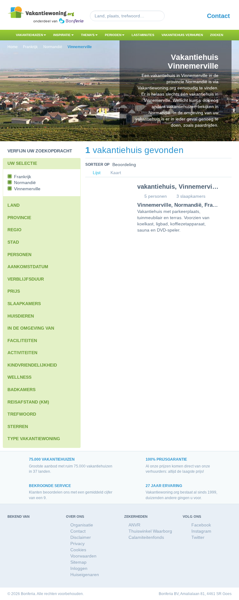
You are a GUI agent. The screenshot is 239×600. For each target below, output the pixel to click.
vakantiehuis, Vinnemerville (178, 186)
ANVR (134, 524)
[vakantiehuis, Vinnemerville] (106, 199)
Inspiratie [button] (62, 35)
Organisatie (81, 524)
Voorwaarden (83, 555)
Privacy (77, 543)
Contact (218, 15)
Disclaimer (80, 537)
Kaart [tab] (115, 172)
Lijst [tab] (96, 172)
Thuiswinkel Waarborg (150, 531)
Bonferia (166, 594)
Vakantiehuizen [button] (29, 35)
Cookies (78, 549)
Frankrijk (215, 205)
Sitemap (78, 562)
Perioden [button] (113, 35)
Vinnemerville (154, 205)
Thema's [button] (88, 35)
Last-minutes (143, 35)
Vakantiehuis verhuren (182, 35)
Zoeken (216, 35)
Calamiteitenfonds (146, 537)
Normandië (187, 205)
